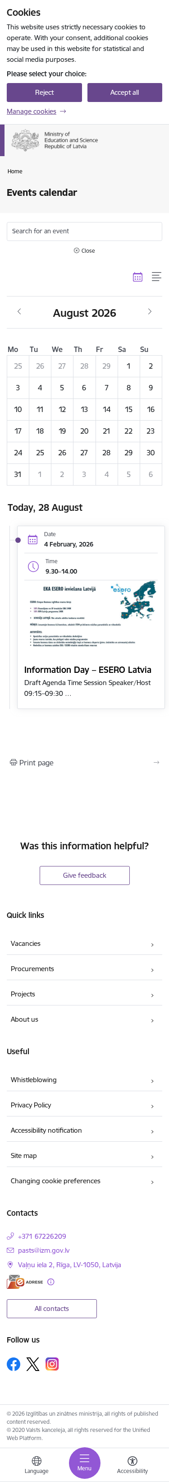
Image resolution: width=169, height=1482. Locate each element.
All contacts (52, 1308)
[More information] (50, 1281)
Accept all (124, 92)
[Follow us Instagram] (52, 1364)
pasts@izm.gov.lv (43, 1250)
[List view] (157, 277)
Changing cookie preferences (55, 1180)
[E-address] (25, 1281)
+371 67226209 (42, 1236)
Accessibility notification (46, 1130)
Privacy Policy (31, 1105)
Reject (44, 92)
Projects (23, 994)
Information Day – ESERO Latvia (87, 669)
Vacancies (26, 943)
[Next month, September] (149, 311)
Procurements (32, 968)
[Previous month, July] (19, 311)
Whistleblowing (34, 1079)
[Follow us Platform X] (33, 1364)
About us (24, 1019)
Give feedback (84, 875)
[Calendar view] (138, 277)
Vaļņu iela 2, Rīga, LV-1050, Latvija (69, 1264)
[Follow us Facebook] (13, 1364)
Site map (24, 1155)
